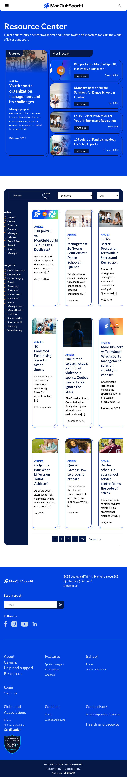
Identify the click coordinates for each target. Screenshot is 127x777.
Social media (4, 318)
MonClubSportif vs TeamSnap (103, 714)
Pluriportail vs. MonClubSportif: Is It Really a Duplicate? (46, 240)
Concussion (4, 274)
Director (4, 225)
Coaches (50, 674)
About (9, 656)
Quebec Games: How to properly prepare (76, 472)
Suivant (93, 539)
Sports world (4, 322)
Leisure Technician (4, 239)
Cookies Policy (72, 768)
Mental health (4, 310)
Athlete (4, 217)
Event (4, 282)
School (92, 656)
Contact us (71, 585)
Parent (4, 245)
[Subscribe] (60, 605)
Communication (4, 270)
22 (82, 539)
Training (4, 326)
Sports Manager (4, 251)
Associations (52, 669)
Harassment (4, 294)
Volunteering (4, 330)
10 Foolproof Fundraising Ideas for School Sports (43, 357)
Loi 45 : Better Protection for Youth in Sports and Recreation (109, 250)
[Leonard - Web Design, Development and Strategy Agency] (69, 773)
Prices (89, 664)
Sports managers (54, 664)
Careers (10, 662)
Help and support (18, 668)
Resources (13, 673)
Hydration (4, 298)
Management (4, 306)
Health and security (102, 724)
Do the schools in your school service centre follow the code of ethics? (111, 479)
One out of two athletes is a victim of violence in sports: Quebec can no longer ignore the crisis (76, 375)
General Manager (4, 231)
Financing (4, 286)
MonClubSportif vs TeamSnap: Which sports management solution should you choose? (113, 361)
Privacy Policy (54, 768)
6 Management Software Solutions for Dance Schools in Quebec (77, 253)
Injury (4, 302)
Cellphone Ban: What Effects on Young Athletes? (42, 474)
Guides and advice (96, 669)
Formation (4, 290)
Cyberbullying (4, 278)
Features (52, 656)
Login (8, 687)
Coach (4, 221)
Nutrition (4, 314)
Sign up (10, 693)
